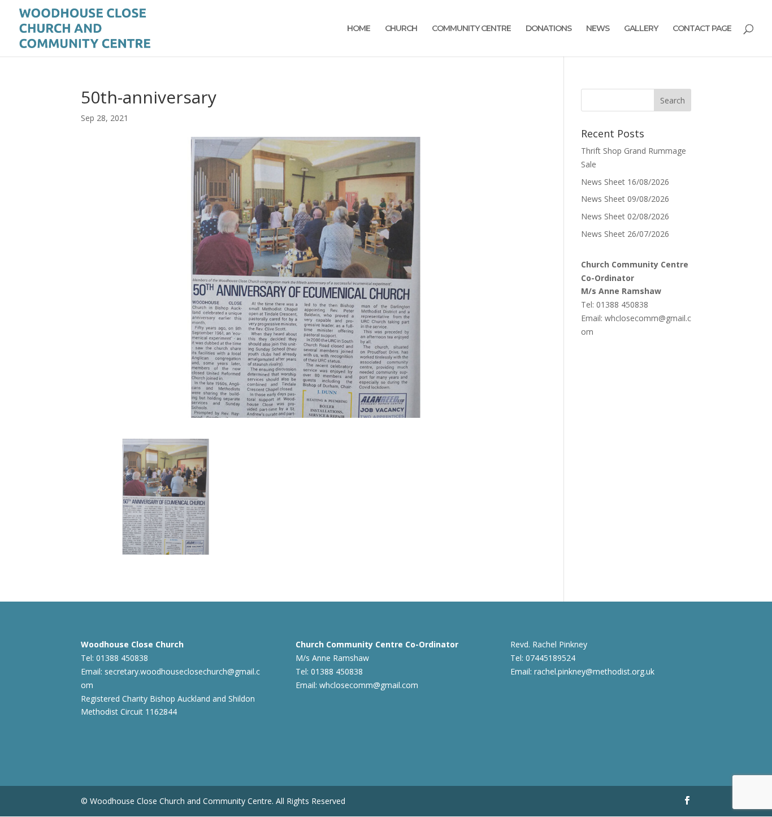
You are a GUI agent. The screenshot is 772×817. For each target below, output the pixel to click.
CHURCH (401, 28)
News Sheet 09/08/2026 (625, 198)
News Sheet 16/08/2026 (625, 181)
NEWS (597, 28)
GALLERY (641, 28)
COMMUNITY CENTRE (471, 28)
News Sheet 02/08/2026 (625, 216)
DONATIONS (548, 28)
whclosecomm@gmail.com (368, 685)
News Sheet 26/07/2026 (625, 233)
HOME (358, 28)
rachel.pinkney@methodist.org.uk (594, 671)
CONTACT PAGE (702, 28)
